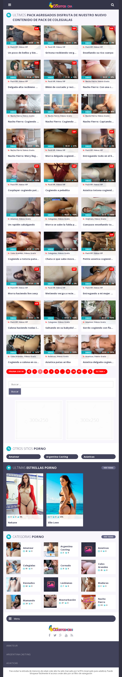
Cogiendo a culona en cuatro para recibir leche (23, 362)
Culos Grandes (16, 253)
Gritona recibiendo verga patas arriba (61, 52)
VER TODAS (108, 468)
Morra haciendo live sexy (23, 293)
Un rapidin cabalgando (21, 224)
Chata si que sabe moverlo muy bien (61, 258)
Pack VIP (14, 47)
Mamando (29, 600)
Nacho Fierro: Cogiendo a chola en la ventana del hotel (61, 121)
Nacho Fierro (91, 81)
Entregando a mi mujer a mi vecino (98, 293)
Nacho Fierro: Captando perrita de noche (98, 121)
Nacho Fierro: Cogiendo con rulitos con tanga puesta (23, 121)
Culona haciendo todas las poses (23, 327)
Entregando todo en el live (98, 155)
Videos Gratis (103, 81)
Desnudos (29, 582)
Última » (100, 371)
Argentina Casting (57, 456)
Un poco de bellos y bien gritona (23, 52)
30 (79, 371)
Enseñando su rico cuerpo (98, 52)
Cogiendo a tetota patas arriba (23, 258)
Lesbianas (66, 582)
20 (73, 371)
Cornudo (66, 565)
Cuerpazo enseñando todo (98, 224)
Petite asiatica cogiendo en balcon (98, 258)
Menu (17, 618)
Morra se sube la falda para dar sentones (61, 224)
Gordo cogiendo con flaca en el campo (98, 327)
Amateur (14, 219)
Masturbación (67, 599)
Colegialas (52, 219)
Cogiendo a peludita (57, 190)
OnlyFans (89, 219)
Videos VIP (23, 47)
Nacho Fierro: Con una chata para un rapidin (98, 87)
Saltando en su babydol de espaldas (61, 327)
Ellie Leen (53, 522)
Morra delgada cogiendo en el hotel (61, 155)
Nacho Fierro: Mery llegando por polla (23, 155)
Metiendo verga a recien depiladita (61, 293)
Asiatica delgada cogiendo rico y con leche (98, 362)
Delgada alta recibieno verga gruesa (23, 87)
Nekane (12, 522)
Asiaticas (52, 356)
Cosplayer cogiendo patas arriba (23, 190)
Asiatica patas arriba (58, 362)
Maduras (103, 582)
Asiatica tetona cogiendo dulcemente (98, 190)
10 (68, 371)
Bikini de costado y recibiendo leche (61, 87)
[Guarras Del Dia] (61, 4)
